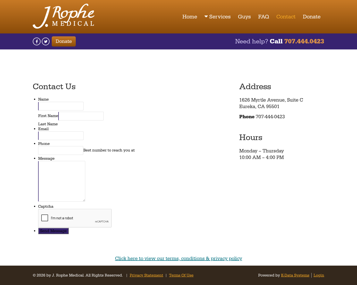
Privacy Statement (146, 275)
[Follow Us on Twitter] (46, 41)
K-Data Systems (295, 275)
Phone (44, 143)
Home (189, 17)
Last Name (48, 124)
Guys (244, 17)
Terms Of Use (181, 275)
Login (319, 275)
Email (43, 129)
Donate (312, 17)
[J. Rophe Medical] (63, 27)
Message (46, 158)
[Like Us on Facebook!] (37, 41)
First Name (48, 115)
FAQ (263, 17)
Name (43, 99)
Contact (286, 17)
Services (220, 17)
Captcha (45, 206)
